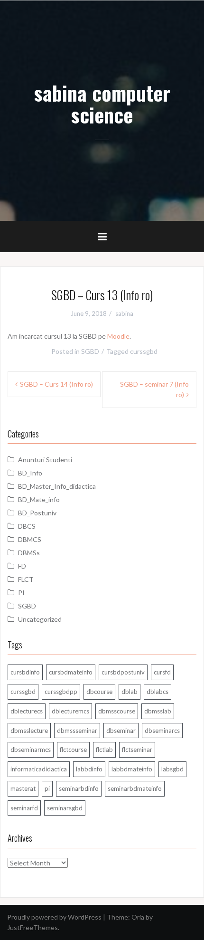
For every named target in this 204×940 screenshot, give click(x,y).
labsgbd (172, 769)
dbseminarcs (162, 730)
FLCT (26, 579)
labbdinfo (89, 769)
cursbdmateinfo (71, 672)
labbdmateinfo (131, 769)
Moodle (118, 336)
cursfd (162, 672)
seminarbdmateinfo (135, 788)
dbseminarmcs (30, 749)
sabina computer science (102, 103)
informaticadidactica (38, 769)
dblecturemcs (70, 711)
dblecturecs (26, 711)
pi (47, 788)
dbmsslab (157, 711)
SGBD (90, 351)
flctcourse (73, 749)
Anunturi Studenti (45, 460)
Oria (137, 917)
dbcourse (99, 691)
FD (22, 566)
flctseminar (137, 749)
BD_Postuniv (37, 513)
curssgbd (144, 351)
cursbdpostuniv (123, 672)
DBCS (27, 526)
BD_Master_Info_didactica (57, 486)
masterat (23, 788)
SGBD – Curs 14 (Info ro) (56, 384)
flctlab (104, 749)
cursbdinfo (25, 672)
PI (21, 593)
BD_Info (30, 473)
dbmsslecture (29, 730)
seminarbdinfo (79, 788)
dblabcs (157, 691)
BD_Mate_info (39, 499)
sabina (124, 313)
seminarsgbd (65, 808)
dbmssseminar (77, 730)
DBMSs (29, 553)
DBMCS (29, 539)
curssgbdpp (61, 691)
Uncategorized (40, 619)
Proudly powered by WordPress (54, 917)
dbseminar (121, 730)
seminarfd (24, 808)
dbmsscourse (116, 711)
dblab (129, 691)
